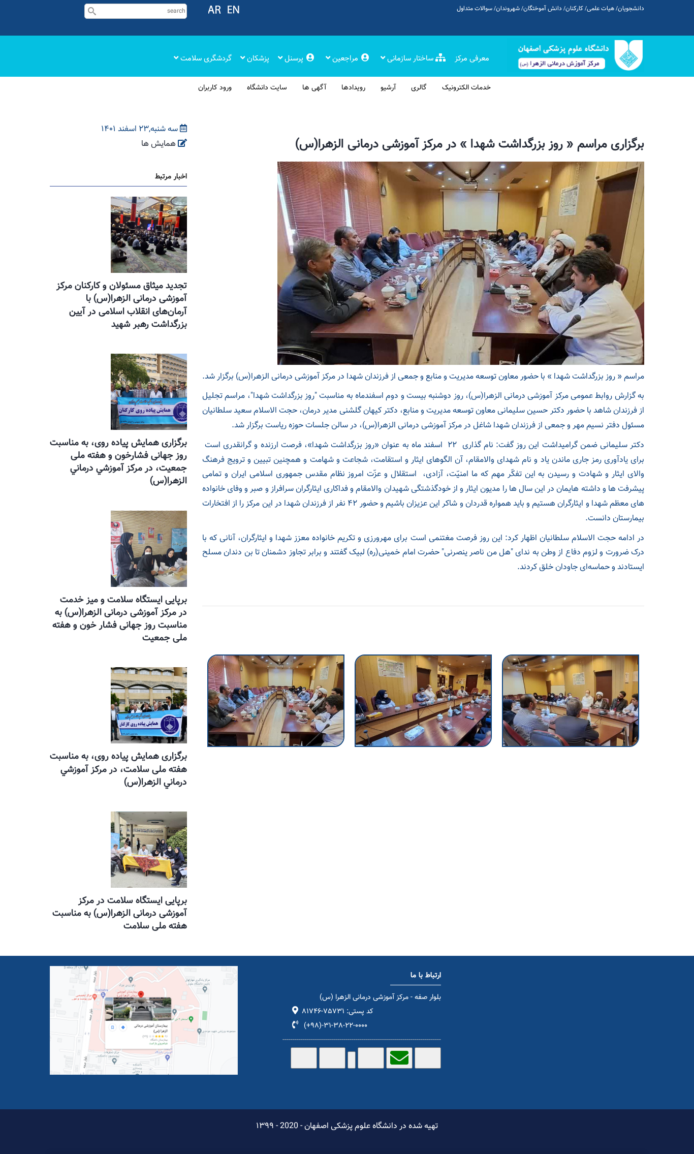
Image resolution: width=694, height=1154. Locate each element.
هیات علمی (600, 8)
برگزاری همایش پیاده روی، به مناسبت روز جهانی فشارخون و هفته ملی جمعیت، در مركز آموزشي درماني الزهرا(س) (118, 462)
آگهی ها (314, 87)
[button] (275, 661)
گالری (419, 87)
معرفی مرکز (472, 59)
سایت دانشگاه (267, 87)
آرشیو (388, 87)
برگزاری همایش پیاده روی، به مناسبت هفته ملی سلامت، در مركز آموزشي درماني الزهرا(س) (118, 769)
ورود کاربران (215, 87)
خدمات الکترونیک (466, 87)
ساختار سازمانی (410, 59)
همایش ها (158, 144)
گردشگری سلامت (205, 59)
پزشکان (257, 59)
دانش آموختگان (542, 8)
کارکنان (574, 8)
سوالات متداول (474, 8)
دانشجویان (631, 8)
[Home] (575, 55)
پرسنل (293, 59)
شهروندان (508, 8)
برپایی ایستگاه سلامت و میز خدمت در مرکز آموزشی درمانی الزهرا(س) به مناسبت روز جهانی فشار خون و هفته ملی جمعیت (119, 619)
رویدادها (353, 87)
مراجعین (345, 59)
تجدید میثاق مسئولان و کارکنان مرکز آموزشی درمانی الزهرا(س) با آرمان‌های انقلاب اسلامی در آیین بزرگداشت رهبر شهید (121, 305)
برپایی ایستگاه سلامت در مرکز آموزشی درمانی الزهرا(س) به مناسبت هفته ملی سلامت (119, 913)
